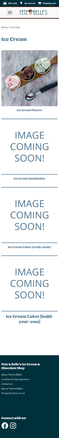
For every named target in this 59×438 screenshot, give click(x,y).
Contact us (6, 383)
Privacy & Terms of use (13, 393)
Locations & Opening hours (15, 379)
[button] (10, 12)
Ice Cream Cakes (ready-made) (29, 247)
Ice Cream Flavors (29, 110)
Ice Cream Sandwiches (29, 178)
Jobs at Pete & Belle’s (12, 388)
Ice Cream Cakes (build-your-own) (29, 318)
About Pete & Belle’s (11, 374)
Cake (3, 403)
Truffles (11, 403)
